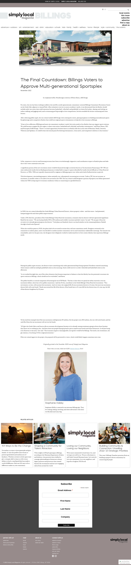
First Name (65, 501)
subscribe (125, 18)
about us (126, 25)
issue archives (56, 549)
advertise (126, 20)
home (24, 547)
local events (124, 13)
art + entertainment (26, 27)
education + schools (52, 27)
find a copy (125, 23)
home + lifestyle (93, 27)
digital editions (75, 349)
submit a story (56, 542)
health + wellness (79, 27)
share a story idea (8, 544)
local (24, 540)
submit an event (56, 540)
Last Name (65, 509)
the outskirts (120, 27)
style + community (108, 27)
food (24, 544)
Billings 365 (82, 1)
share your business (8, 542)
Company (65, 517)
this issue (125, 15)
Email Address (65, 490)
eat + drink (40, 27)
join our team (56, 551)
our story (38, 540)
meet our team (39, 542)
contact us (55, 553)
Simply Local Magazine (68, 1)
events (25, 549)
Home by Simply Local (52, 1)
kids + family (66, 27)
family (25, 542)
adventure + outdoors (9, 27)
